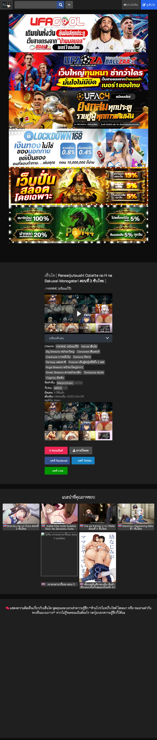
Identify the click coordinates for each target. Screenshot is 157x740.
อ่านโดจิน (132, 4)
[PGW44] (78, 242)
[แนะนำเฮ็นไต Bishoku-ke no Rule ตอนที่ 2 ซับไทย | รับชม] (21, 514)
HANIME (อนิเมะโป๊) (59, 288)
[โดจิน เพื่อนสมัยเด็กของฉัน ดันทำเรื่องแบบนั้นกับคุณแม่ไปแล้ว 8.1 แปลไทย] (97, 557)
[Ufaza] (78, 89)
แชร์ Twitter (84, 460)
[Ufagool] (78, 51)
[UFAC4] (78, 127)
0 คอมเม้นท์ (56, 450)
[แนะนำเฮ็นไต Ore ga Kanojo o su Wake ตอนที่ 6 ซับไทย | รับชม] (97, 514)
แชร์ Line (57, 470)
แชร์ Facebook (59, 460)
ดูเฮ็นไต (150, 4)
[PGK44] (78, 204)
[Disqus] (78, 665)
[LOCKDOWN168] (78, 166)
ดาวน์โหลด (82, 450)
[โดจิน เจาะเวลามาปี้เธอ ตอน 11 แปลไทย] (59, 557)
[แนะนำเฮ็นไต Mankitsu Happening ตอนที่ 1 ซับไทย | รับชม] (136, 514)
